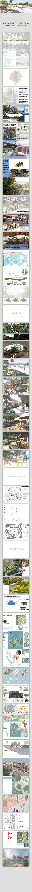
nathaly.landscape (16, 4)
